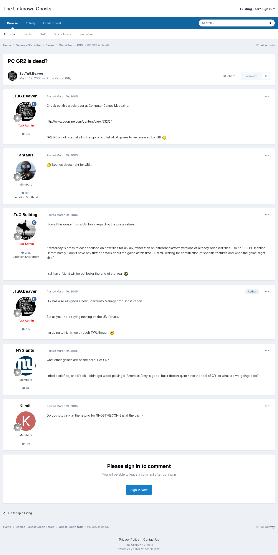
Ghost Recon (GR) (58, 78)
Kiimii (25, 406)
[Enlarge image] (164, 137)
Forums (9, 34)
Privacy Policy (129, 539)
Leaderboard (87, 34)
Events (27, 34)
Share (230, 76)
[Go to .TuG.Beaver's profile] (12, 76)
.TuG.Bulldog (25, 214)
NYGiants (25, 350)
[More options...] (267, 96)
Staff (43, 34)
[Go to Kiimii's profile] (26, 421)
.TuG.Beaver (33, 73)
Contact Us (151, 539)
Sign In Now (139, 490)
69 (27, 388)
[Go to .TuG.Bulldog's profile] (26, 230)
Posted (62, 96)
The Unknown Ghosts (27, 8)
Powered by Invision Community (139, 548)
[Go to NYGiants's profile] (26, 366)
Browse (12, 23)
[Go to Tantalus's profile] (26, 170)
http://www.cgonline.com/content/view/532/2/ (79, 121)
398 (27, 193)
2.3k (27, 252)
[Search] (270, 23)
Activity (30, 23)
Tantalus (25, 155)
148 (27, 443)
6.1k (27, 134)
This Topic (252, 23)
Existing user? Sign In (256, 9)
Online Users (62, 34)
